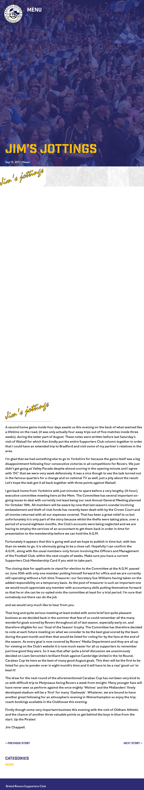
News (26, 162)
